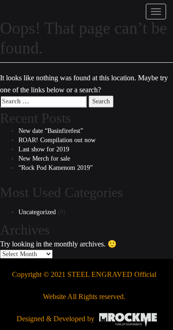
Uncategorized (37, 212)
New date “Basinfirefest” (50, 130)
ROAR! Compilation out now (56, 140)
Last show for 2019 (43, 149)
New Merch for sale (44, 158)
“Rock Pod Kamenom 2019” (55, 167)
